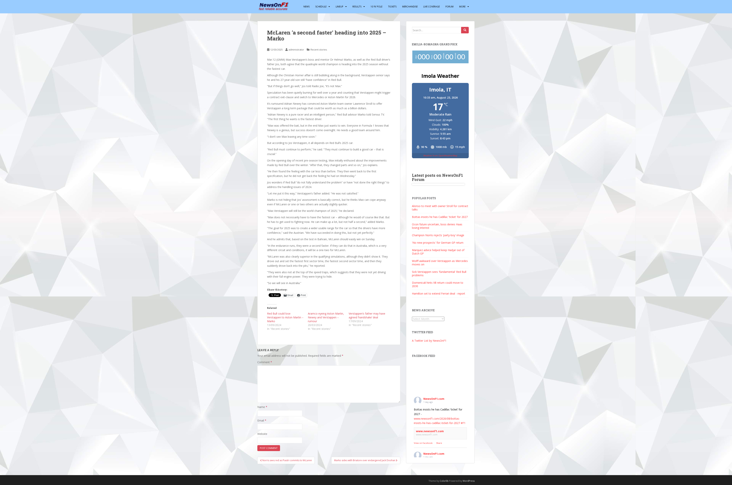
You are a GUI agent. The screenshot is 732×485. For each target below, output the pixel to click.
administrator (296, 49)
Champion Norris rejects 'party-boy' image (438, 235)
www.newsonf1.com (430, 431)
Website (262, 434)
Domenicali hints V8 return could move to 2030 (437, 284)
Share (439, 443)
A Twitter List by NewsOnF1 (429, 340)
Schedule (321, 6)
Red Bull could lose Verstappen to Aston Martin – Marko (285, 317)
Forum (449, 6)
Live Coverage (431, 6)
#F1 (463, 423)
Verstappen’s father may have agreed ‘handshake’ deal (367, 315)
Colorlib (444, 481)
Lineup (339, 6)
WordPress (469, 481)
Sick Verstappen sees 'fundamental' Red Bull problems (439, 273)
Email (261, 420)
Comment (264, 362)
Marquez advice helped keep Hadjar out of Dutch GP (438, 251)
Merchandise (410, 6)
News (306, 6)
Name (262, 407)
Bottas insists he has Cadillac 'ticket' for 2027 (440, 217)
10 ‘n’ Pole (376, 6)
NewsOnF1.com (433, 399)
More (462, 6)
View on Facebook (423, 443)
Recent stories (319, 49)
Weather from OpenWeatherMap (440, 155)
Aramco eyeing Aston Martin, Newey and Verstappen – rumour (326, 317)
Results (356, 6)
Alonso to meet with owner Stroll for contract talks (440, 207)
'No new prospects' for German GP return (437, 242)
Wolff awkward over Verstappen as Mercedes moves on (440, 262)
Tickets (392, 6)
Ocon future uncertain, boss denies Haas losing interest (437, 226)
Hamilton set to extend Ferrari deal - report (438, 293)
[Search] (465, 30)
